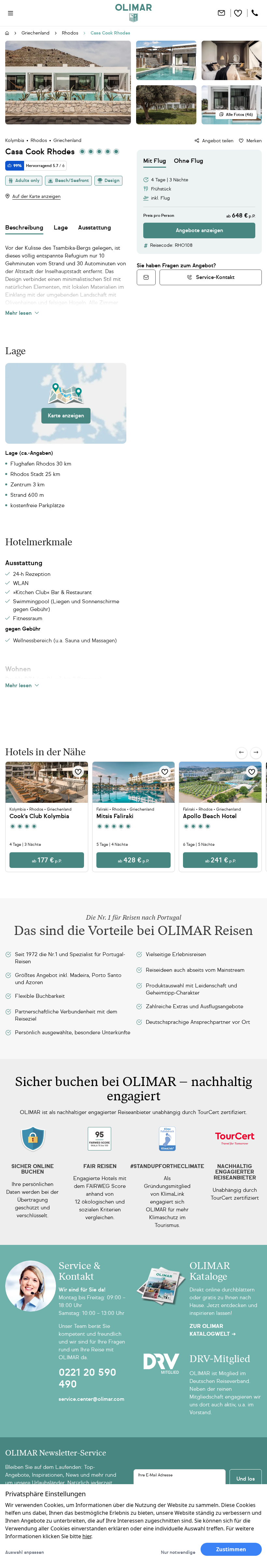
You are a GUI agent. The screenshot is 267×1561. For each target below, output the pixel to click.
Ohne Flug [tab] (188, 160)
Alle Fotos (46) (239, 114)
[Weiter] (256, 753)
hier (86, 1536)
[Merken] (78, 771)
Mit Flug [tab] (154, 160)
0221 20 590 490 (87, 1378)
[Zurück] (241, 753)
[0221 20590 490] (255, 13)
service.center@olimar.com (91, 1399)
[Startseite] (7, 33)
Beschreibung (24, 227)
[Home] (133, 13)
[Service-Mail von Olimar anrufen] (146, 277)
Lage (61, 227)
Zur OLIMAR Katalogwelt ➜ (213, 1330)
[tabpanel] (199, 203)
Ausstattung (94, 227)
